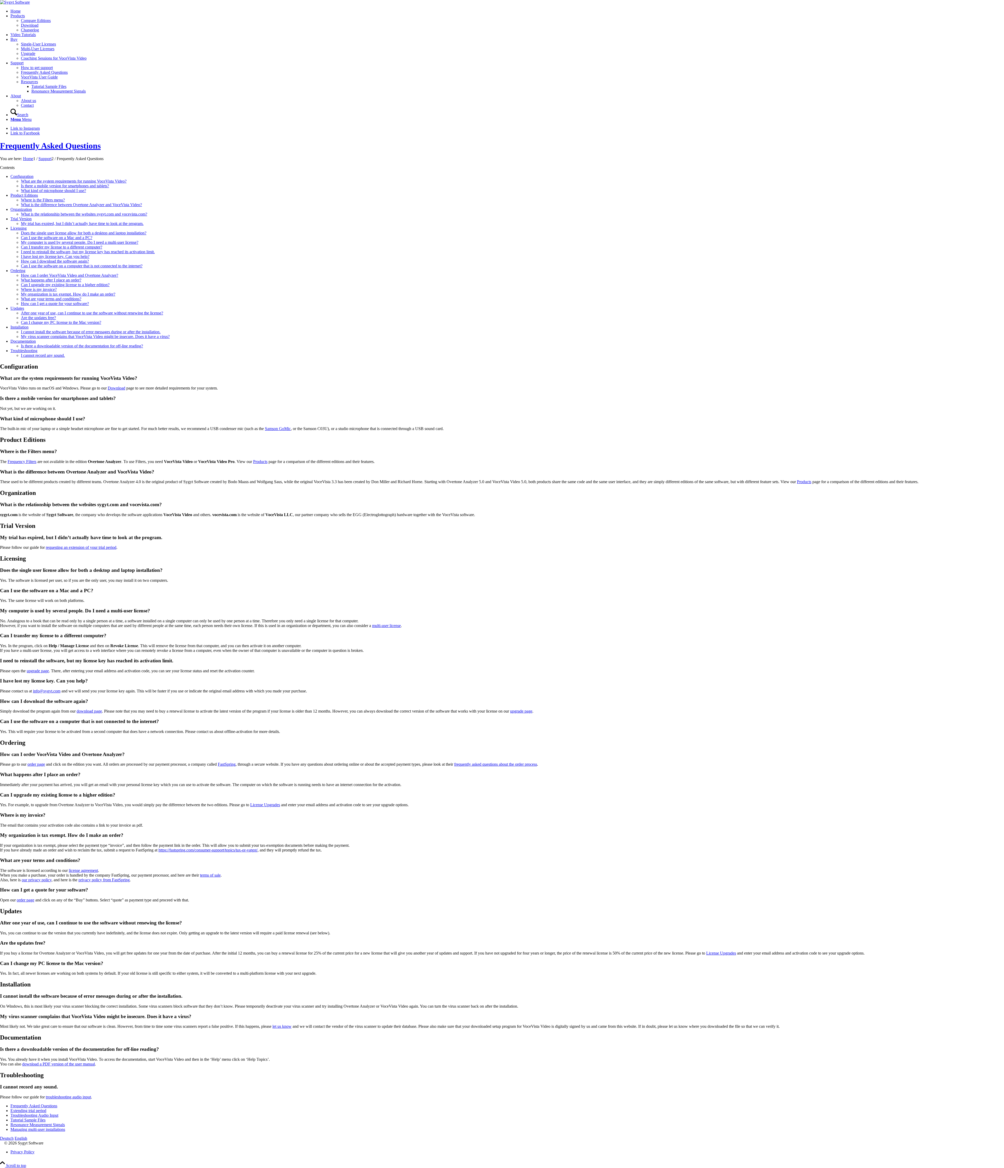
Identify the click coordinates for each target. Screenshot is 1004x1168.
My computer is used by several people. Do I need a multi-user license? (79, 242)
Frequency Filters (22, 461)
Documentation (23, 341)
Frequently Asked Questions (50, 145)
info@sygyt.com (46, 691)
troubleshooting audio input (68, 1097)
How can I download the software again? (55, 261)
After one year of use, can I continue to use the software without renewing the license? (92, 313)
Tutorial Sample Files (27, 1120)
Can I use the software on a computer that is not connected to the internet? (81, 266)
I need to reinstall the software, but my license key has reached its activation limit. (88, 252)
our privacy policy (37, 880)
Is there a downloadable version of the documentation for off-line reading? (82, 346)
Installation (19, 327)
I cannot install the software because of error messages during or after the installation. (91, 332)
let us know (282, 1026)
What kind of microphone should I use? (53, 190)
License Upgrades (265, 805)
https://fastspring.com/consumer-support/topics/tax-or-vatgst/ (208, 850)
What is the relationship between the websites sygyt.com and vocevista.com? (84, 214)
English (21, 1138)
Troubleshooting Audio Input (34, 1115)
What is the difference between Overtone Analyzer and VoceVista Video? (81, 204)
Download (116, 388)
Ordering (17, 270)
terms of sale (210, 875)
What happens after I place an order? (51, 280)
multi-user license (386, 625)
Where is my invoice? (39, 289)
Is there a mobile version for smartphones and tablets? (65, 186)
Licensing (18, 228)
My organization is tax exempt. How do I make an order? (68, 294)
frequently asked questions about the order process (495, 764)
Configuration (21, 176)
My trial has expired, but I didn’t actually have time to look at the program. (82, 223)
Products (260, 461)
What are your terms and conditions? (51, 299)
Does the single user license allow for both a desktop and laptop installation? (83, 233)
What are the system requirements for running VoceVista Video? (74, 181)
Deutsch (7, 1138)
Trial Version (21, 219)
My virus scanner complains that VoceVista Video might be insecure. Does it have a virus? (95, 336)
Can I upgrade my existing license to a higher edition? (65, 285)
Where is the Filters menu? (43, 200)
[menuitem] (507, 11)
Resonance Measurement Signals (37, 1124)
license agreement (83, 870)
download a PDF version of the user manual (58, 1064)
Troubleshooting (23, 350)
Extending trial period (28, 1110)
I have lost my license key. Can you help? (55, 256)
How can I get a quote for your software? (55, 303)
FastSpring (227, 764)
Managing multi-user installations (37, 1129)
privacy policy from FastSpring (104, 880)
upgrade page (38, 671)
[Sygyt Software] (15, 2)
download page (89, 711)
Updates (17, 308)
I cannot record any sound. (43, 355)
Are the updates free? (38, 317)
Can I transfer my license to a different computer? (61, 247)
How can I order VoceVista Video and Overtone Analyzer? (69, 275)
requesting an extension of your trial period (81, 547)
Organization (21, 209)
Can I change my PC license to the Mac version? (61, 322)
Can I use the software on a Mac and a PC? (56, 237)
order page (36, 764)
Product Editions (24, 195)
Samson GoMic (278, 428)
